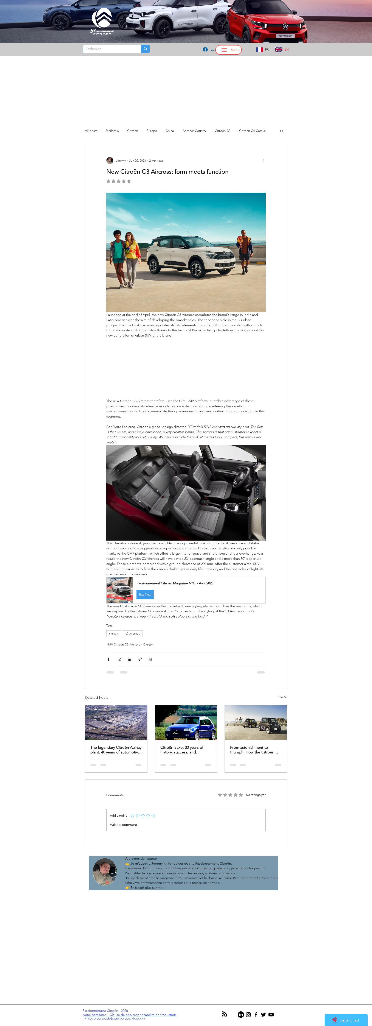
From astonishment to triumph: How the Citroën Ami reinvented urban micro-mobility (254, 750)
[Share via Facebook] (108, 659)
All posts (91, 131)
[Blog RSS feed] (224, 974)
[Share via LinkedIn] (129, 659)
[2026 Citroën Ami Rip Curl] (256, 722)
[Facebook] (256, 974)
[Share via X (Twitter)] (119, 659)
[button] (282, 131)
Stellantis (112, 131)
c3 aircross (133, 634)
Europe (152, 131)
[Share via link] (140, 659)
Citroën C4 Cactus (252, 131)
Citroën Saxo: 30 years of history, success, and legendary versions (181, 750)
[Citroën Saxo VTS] (186, 722)
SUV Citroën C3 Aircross (123, 644)
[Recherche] (145, 49)
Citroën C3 (223, 131)
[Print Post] (151, 659)
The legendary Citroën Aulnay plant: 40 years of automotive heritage (115, 750)
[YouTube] (271, 974)
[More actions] (263, 160)
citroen (113, 634)
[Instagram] (248, 974)
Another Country (194, 131)
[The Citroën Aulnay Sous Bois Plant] (116, 722)
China (170, 131)
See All (282, 697)
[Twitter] (263, 974)
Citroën (132, 131)
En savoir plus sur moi (147, 847)
